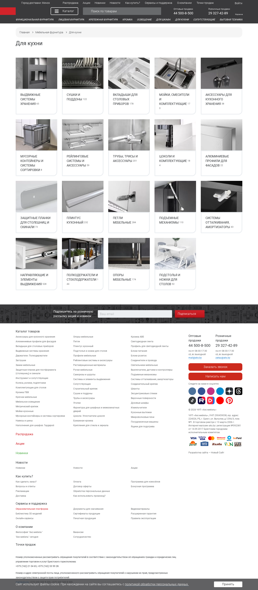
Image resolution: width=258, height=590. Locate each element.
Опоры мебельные (83, 336)
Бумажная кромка (83, 420)
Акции (134, 468)
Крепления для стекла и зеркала (90, 425)
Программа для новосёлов (145, 481)
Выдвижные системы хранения (32, 351)
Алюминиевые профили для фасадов (36, 341)
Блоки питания (139, 351)
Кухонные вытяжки (141, 412)
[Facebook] (201, 391)
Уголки (77, 403)
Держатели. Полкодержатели (31, 355)
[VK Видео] (211, 400)
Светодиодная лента (142, 341)
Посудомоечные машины (144, 421)
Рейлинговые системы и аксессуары (92, 360)
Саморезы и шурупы (84, 374)
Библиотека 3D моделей (29, 513)
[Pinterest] (229, 400)
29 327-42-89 (226, 345)
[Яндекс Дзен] (229, 391)
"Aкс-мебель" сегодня (27, 537)
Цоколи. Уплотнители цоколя (89, 416)
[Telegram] (220, 391)
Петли (76, 341)
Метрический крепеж (27, 406)
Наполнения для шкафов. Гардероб (35, 425)
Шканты (135, 388)
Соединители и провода (144, 360)
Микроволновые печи (142, 417)
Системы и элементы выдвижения (91, 379)
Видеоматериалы (140, 509)
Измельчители (139, 407)
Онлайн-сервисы (24, 518)
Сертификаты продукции (86, 513)
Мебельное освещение (28, 401)
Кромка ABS (137, 336)
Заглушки (21, 360)
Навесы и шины (24, 420)
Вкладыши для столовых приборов (35, 346)
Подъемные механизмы (144, 374)
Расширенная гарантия (143, 513)
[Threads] (238, 391)
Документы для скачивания (88, 509)
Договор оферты (82, 486)
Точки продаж (26, 544)
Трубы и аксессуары (84, 398)
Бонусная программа (142, 486)
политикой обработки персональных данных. (157, 584)
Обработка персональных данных (91, 491)
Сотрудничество (82, 537)
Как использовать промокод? (89, 496)
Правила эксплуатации (143, 518)
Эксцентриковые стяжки (144, 393)
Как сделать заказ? (26, 481)
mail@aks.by (195, 357)
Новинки (20, 468)
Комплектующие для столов (31, 387)
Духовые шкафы (140, 403)
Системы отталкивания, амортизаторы (152, 379)
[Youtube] (220, 400)
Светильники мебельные (144, 365)
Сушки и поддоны (82, 393)
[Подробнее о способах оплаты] (215, 447)
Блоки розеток (139, 355)
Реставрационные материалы (89, 365)
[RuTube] (201, 400)
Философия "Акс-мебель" (29, 532)
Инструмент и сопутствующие (32, 378)
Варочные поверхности (143, 398)
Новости (78, 468)
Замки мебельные (25, 365)
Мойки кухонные (24, 411)
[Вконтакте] (192, 391)
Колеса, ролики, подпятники (31, 383)
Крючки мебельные (26, 397)
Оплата (77, 481)
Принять (228, 584)
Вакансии (78, 532)
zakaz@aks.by (223, 357)
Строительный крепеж (85, 388)
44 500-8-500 (199, 345)
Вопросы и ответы (25, 486)
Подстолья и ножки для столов (90, 351)
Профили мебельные (84, 355)
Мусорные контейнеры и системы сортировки (40, 416)
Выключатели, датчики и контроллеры (151, 370)
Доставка (21, 496)
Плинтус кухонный (83, 346)
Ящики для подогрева (142, 426)
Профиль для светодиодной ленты (149, 346)
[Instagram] (211, 391)
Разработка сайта (198, 452)
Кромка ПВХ (22, 392)
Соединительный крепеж (144, 384)
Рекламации (22, 491)
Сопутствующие (82, 384)
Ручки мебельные (82, 370)
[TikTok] (192, 400)
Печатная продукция (84, 518)
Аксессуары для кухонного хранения (35, 336)
